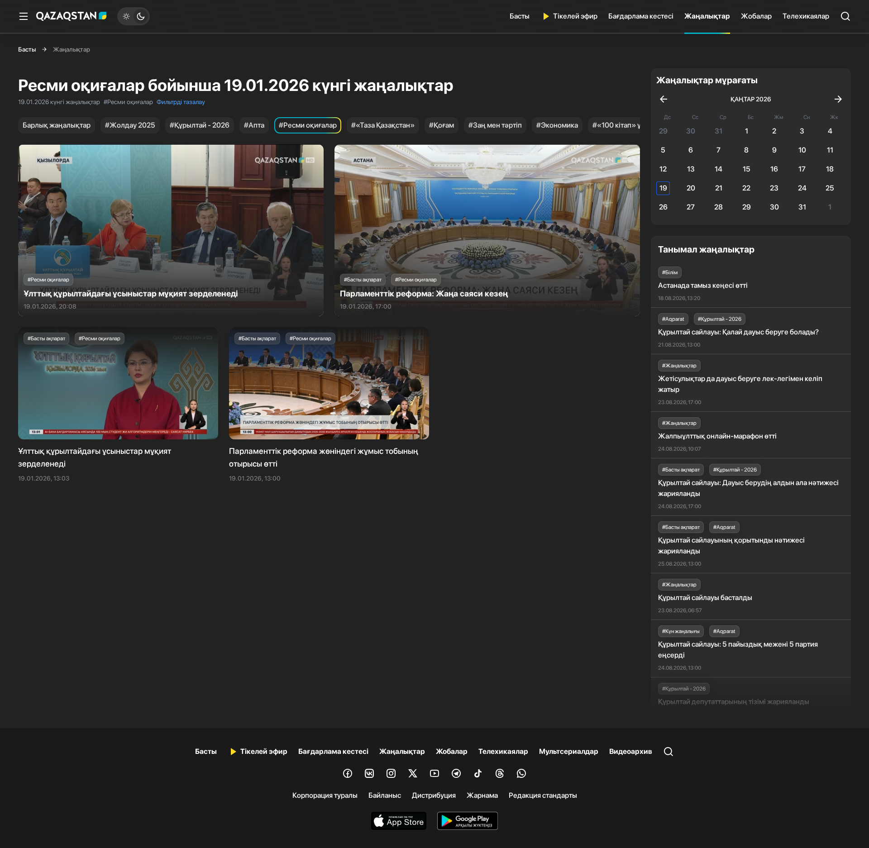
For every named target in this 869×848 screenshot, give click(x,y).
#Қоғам (441, 125)
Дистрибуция (434, 795)
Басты (520, 16)
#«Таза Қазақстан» (383, 125)
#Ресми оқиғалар (308, 125)
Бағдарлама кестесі (640, 16)
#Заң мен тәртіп (495, 125)
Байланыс (384, 795)
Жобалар (756, 16)
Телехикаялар (806, 16)
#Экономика (557, 125)
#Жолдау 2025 (130, 125)
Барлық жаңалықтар (57, 125)
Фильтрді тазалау (181, 101)
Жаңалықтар (707, 16)
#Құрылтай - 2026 (199, 125)
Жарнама (482, 795)
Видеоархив (630, 751)
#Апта (254, 125)
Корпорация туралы (325, 795)
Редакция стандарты (543, 795)
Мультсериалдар (568, 751)
